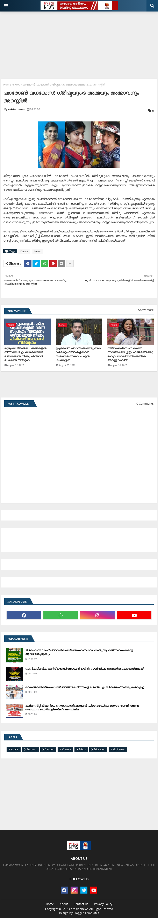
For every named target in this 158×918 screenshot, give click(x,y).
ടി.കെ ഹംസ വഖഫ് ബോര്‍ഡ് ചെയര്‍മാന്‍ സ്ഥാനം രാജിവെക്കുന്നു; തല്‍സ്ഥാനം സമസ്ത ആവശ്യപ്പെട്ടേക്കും (79, 652)
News (16, 84)
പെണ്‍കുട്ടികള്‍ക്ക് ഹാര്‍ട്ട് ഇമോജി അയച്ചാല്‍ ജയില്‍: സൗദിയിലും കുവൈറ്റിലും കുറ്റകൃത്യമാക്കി (84, 668)
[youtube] (134, 615)
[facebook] (23, 615)
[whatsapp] (60, 615)
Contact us (81, 904)
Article (15, 749)
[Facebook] (27, 263)
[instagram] (97, 615)
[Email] (61, 263)
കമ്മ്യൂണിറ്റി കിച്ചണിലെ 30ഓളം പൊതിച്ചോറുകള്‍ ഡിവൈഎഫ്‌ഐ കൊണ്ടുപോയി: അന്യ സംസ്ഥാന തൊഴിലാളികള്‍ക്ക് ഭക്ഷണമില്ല (82, 707)
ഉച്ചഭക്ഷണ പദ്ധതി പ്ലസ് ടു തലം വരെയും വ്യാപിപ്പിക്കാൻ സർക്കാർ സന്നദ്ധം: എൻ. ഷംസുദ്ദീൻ (78, 354)
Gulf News (119, 749)
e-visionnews (79, 909)
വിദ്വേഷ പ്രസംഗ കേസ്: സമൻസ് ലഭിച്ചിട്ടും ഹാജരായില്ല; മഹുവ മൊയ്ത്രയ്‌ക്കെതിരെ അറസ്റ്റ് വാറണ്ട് (130, 354)
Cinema (66, 749)
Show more (146, 310)
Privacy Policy (103, 904)
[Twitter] (36, 263)
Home (7, 84)
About (64, 904)
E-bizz (82, 749)
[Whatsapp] (44, 263)
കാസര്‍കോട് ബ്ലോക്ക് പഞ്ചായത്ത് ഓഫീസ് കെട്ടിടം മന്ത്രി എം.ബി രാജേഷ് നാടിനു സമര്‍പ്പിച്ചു (84, 687)
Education (99, 749)
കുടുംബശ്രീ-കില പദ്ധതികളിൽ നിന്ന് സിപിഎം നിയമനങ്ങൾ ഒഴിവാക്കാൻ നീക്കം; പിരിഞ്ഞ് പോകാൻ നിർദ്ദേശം (25, 354)
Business (32, 749)
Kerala (24, 251)
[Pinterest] (53, 263)
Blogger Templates (86, 913)
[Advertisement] (79, 43)
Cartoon (49, 749)
